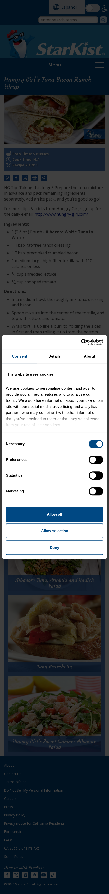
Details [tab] (54, 356)
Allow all (54, 514)
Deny (54, 547)
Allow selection (54, 531)
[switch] (96, 460)
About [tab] (89, 356)
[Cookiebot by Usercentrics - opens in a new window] (81, 342)
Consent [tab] (19, 356)
